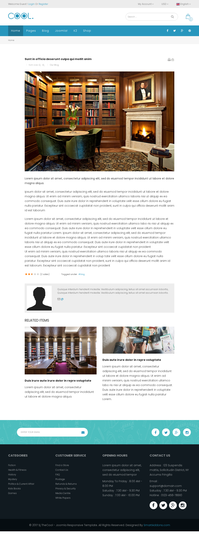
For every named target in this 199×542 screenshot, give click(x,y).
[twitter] (166, 432)
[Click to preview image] (99, 121)
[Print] (169, 59)
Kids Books (14, 488)
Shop (87, 31)
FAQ (57, 474)
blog (82, 274)
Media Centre (63, 493)
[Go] (172, 17)
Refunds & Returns (66, 483)
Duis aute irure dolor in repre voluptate (131, 360)
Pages (31, 31)
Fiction (12, 465)
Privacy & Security (65, 488)
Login (31, 4)
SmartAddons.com (157, 525)
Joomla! (61, 31)
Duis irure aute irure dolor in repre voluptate (58, 381)
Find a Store (62, 465)
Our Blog (54, 64)
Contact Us (61, 470)
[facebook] (155, 432)
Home (15, 31)
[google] (176, 432)
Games (12, 493)
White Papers (63, 497)
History (12, 474)
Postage (60, 479)
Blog (45, 31)
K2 (75, 31)
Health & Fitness (17, 470)
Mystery (12, 479)
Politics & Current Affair (21, 483)
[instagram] (187, 432)
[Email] (172, 59)
